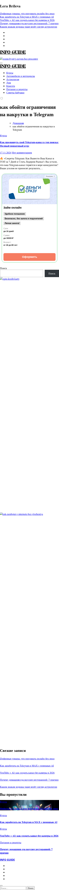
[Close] (1, 885)
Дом (8, 82)
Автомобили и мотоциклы (20, 76)
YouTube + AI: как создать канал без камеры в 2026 (27, 772)
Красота (10, 86)
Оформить (29, 256)
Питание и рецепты (17, 89)
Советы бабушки (15, 92)
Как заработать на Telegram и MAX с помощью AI (27, 765)
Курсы (9, 72)
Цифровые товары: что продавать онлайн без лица (27, 758)
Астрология (12, 79)
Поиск (3, 268)
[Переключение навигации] (1, 63)
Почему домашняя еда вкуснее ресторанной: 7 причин (29, 779)
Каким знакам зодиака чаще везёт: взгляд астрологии (28, 786)
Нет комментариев (22, 152)
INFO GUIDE (13, 52)
